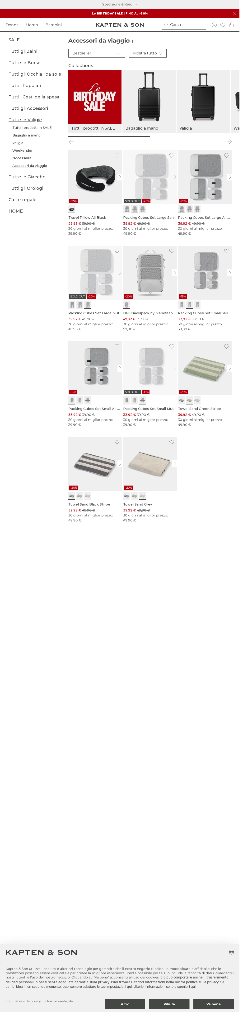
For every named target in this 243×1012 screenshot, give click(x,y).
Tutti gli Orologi (26, 188)
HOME (16, 211)
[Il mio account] (214, 24)
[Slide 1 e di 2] (109, 136)
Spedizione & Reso (117, 4)
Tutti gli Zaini (23, 51)
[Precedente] (71, 142)
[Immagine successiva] (120, 177)
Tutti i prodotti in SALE (32, 128)
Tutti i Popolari (25, 85)
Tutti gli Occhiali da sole (35, 74)
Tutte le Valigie (25, 119)
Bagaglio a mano (26, 135)
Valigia (17, 143)
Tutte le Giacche (27, 177)
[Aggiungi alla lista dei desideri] (117, 155)
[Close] (234, 13)
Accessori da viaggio (29, 166)
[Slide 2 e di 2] (191, 136)
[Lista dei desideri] (223, 24)
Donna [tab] (12, 25)
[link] (95, 193)
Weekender (22, 150)
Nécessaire (22, 158)
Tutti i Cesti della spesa (34, 97)
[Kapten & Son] (120, 25)
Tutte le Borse (25, 62)
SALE (14, 40)
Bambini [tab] (54, 25)
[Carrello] (231, 24)
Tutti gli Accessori (28, 108)
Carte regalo (23, 199)
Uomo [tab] (32, 25)
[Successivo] (229, 142)
